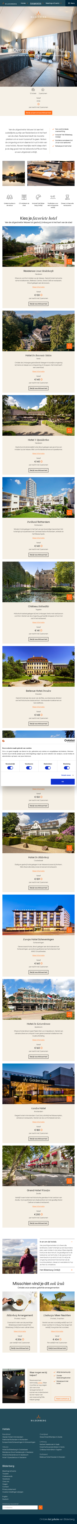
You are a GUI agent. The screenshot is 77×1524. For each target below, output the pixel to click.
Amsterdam (38, 1111)
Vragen (5, 1484)
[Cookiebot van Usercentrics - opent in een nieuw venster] (66, 740)
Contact (5, 1487)
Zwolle (38, 1193)
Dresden (38, 694)
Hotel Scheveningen (12, 1442)
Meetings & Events (52, 3)
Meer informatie (38, 287)
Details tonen (66, 775)
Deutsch (5, 1499)
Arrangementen (35, 3)
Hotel (7, 1437)
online (40, 1383)
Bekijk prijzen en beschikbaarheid (38, 113)
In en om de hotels (48, 1241)
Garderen (38, 274)
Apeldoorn (38, 1027)
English (5, 1497)
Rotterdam (38, 525)
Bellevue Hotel (48, 1457)
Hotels (23, 3)
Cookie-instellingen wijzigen (12, 1492)
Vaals (57, 1444)
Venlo (38, 359)
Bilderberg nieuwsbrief (10, 1504)
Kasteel (47, 1444)
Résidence (13, 1452)
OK (63, 781)
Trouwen (5, 1474)
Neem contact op (62, 1399)
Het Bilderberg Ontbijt (50, 1270)
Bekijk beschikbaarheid (38, 304)
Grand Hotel (48, 1437)
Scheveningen (38, 943)
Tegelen (39, 610)
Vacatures (6, 1479)
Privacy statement (9, 1489)
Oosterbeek (38, 860)
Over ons (5, 1481)
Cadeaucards (7, 1476)
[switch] (29, 767)
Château (47, 1450)
